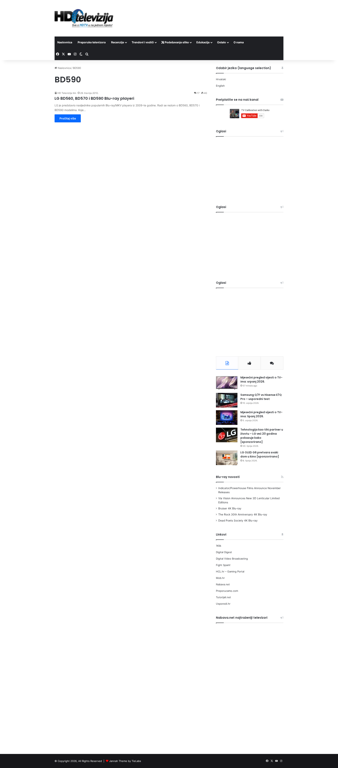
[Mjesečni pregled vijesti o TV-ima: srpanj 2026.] (226, 383)
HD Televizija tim (67, 93)
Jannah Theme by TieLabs (125, 761)
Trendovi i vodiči (143, 42)
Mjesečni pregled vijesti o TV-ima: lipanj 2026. (261, 414)
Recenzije (117, 42)
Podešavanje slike (176, 42)
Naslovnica (64, 42)
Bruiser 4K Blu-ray (229, 508)
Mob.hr (220, 577)
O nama (239, 42)
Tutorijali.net (223, 597)
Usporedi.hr (223, 603)
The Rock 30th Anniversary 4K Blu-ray (242, 514)
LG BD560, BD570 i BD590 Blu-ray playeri (94, 98)
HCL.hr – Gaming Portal (230, 571)
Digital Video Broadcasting (232, 558)
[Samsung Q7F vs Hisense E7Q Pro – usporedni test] (226, 400)
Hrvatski (221, 79)
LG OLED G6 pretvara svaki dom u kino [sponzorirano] (259, 454)
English (220, 85)
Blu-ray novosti (228, 477)
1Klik (218, 545)
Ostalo (221, 42)
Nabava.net (223, 584)
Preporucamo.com (227, 590)
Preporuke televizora (92, 42)
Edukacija (202, 42)
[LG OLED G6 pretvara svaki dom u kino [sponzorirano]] (226, 457)
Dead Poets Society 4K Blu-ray (238, 520)
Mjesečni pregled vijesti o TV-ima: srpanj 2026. (261, 380)
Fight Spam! (223, 565)
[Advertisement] (208, 12)
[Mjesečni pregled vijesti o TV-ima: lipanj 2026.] (226, 417)
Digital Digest (224, 552)
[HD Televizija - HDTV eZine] (84, 18)
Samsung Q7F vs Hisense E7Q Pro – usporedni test (261, 397)
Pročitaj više (67, 118)
